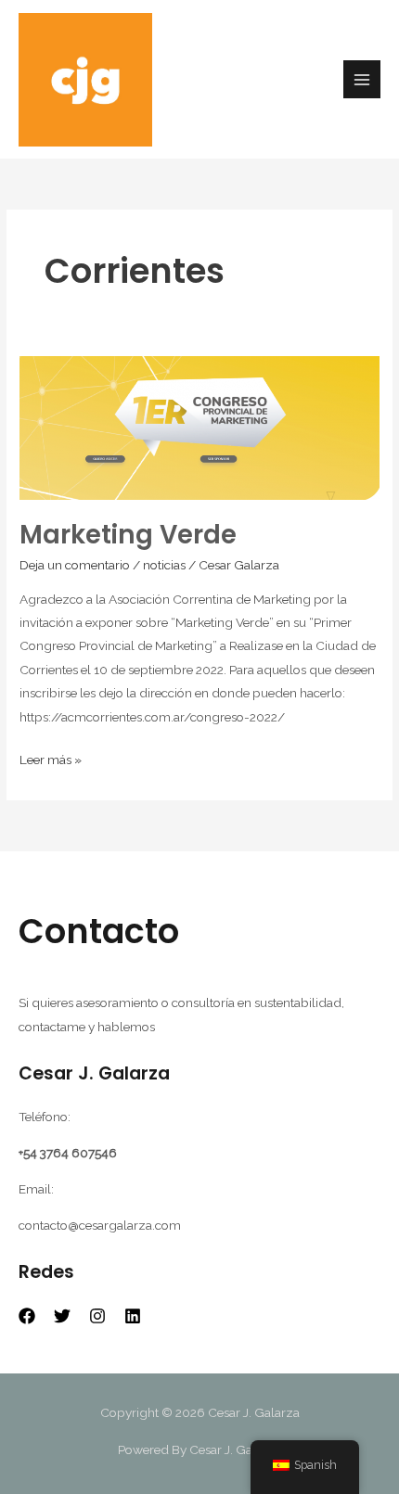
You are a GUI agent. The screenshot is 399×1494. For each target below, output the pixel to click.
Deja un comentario (74, 564)
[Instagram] (97, 1316)
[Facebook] (27, 1316)
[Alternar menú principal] (362, 79)
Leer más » (50, 757)
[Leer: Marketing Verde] (199, 426)
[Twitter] (62, 1316)
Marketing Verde (128, 535)
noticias (164, 564)
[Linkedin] (132, 1316)
